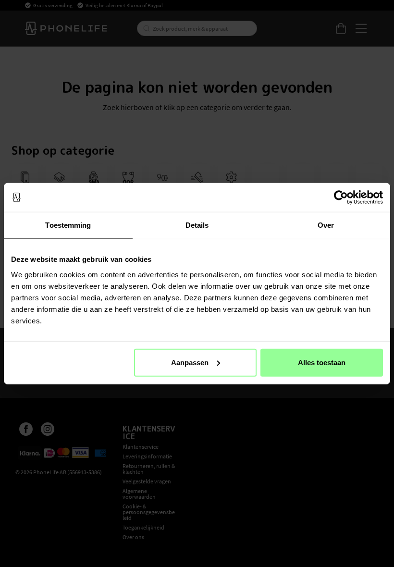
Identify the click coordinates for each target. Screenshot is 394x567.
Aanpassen (190, 362)
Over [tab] (326, 225)
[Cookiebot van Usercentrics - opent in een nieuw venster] (341, 197)
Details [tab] (197, 225)
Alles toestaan (321, 362)
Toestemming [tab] (68, 225)
